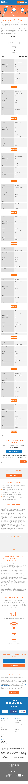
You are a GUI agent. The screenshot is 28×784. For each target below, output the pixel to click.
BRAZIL (16, 727)
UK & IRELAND (17, 722)
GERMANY (17, 729)
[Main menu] (26, 2)
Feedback (3, 731)
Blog (2, 725)
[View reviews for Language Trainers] (20, 775)
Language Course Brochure (6, 732)
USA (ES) (20, 724)
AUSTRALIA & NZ (18, 720)
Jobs (2, 723)
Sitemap (2, 734)
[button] (13, 549)
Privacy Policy (3, 736)
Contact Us (3, 720)
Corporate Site (4, 729)
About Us (3, 722)
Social (2, 727)
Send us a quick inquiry (17, 592)
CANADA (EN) (17, 725)
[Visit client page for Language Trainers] (8, 775)
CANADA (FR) (23, 725)
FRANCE (16, 734)
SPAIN (16, 731)
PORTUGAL (17, 733)
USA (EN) (16, 724)
